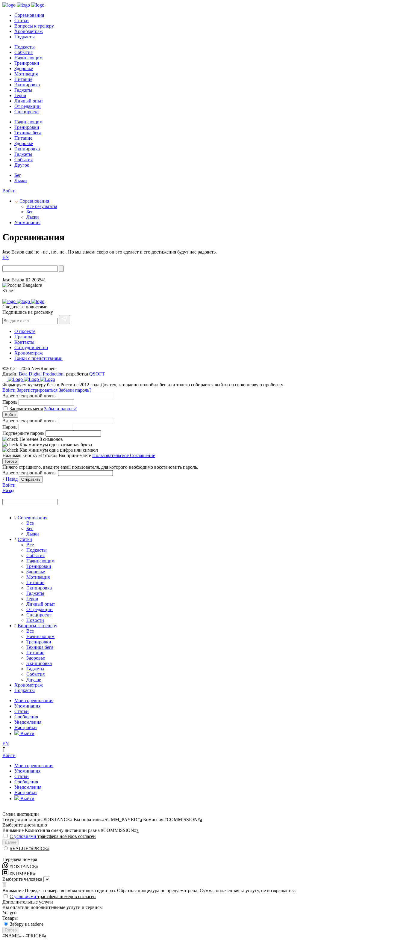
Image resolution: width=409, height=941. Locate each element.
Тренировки (26, 63)
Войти (9, 190)
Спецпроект (26, 111)
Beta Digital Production (41, 373)
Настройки (25, 727)
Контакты (24, 342)
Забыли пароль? (75, 390)
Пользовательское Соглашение (123, 455)
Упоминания (27, 222)
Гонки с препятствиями (38, 358)
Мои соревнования (33, 700)
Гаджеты (23, 90)
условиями (25, 836)
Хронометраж (28, 31)
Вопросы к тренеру (34, 25)
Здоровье (23, 68)
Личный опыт (28, 100)
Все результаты (41, 206)
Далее (10, 842)
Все (30, 523)
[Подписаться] (64, 319)
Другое (21, 165)
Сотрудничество (31, 347)
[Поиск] (61, 269)
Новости (35, 620)
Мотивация (26, 73)
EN (5, 257)
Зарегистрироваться (37, 390)
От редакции (27, 106)
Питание (23, 79)
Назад (11, 479)
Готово (11, 461)
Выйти (26, 733)
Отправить (30, 479)
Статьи (21, 20)
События (23, 52)
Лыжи (20, 180)
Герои (20, 95)
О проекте (24, 331)
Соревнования (29, 15)
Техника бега (27, 132)
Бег (17, 175)
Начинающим (28, 57)
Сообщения (26, 716)
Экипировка (27, 84)
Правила (23, 336)
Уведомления (27, 722)
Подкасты (24, 36)
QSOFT (97, 373)
